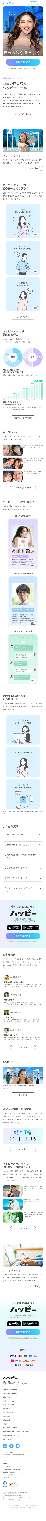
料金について (6, 1408)
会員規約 (5, 1463)
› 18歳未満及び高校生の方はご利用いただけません (23, 942)
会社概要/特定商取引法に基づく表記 (11, 1469)
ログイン (33, 3)
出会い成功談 (6, 1416)
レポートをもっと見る (23, 488)
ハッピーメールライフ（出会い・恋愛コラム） (16, 1431)
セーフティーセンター (27, 811)
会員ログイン (6, 1397)
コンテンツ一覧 (7, 1439)
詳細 (35, 235)
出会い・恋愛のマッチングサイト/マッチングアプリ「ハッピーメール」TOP (15, 1383)
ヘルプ (4, 1424)
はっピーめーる (6, 1454)
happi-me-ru (21, 1454)
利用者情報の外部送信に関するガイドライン (13, 1472)
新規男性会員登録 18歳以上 (11, 1393)
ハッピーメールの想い (9, 1405)
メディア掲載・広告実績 (10, 1428)
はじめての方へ (23, 317)
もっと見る (23, 1047)
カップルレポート (8, 1412)
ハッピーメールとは (23, 114)
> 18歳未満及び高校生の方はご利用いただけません (23, 68)
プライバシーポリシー (8, 1466)
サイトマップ (6, 1477)
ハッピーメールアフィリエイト (12, 1435)
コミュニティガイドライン (9, 1475)
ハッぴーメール (14, 1454)
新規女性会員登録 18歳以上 (11, 1389)
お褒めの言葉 (6, 1420)
